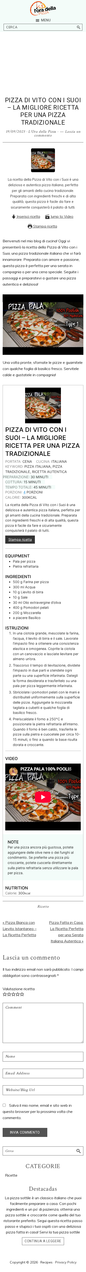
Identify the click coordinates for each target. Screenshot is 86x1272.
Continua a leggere (43, 1241)
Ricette (43, 906)
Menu (46, 20)
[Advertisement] (43, 71)
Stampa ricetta (44, 226)
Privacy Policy (65, 1262)
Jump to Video (61, 216)
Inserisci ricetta (28, 216)
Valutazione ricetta (19, 988)
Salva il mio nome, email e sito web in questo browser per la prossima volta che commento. (38, 1111)
